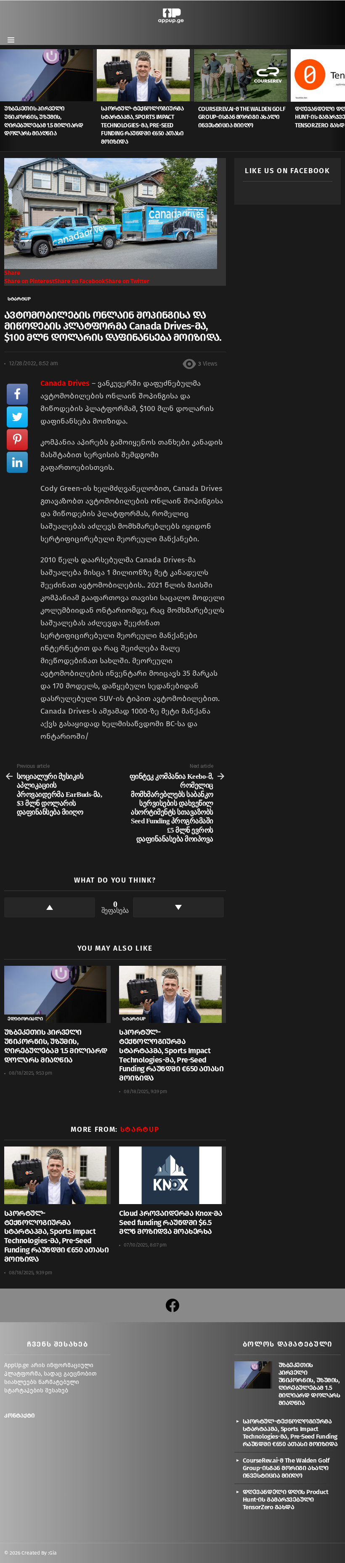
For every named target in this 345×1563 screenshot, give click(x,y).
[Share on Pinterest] (17, 439)
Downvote (178, 907)
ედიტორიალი (25, 1019)
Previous (4, 100)
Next (341, 100)
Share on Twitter (127, 281)
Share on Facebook (79, 281)
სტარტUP (133, 1019)
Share (12, 273)
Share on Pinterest (29, 281)
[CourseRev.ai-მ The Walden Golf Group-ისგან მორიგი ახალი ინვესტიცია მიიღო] (242, 75)
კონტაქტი (19, 1415)
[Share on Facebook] (17, 394)
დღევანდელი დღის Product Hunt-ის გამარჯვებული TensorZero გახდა (286, 1499)
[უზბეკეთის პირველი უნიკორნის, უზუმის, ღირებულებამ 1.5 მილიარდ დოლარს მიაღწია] (48, 75)
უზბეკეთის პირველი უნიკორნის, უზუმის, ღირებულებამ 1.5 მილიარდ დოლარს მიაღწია (55, 1046)
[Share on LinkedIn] (17, 462)
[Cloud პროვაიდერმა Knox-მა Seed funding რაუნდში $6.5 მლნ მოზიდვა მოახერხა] (172, 1175)
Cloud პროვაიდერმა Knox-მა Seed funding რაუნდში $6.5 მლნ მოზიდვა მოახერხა (171, 1222)
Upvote (49, 907)
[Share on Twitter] (17, 416)
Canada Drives (65, 383)
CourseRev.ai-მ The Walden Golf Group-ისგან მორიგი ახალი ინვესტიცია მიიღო (241, 117)
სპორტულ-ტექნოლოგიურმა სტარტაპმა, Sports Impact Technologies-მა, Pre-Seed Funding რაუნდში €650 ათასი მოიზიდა (142, 125)
